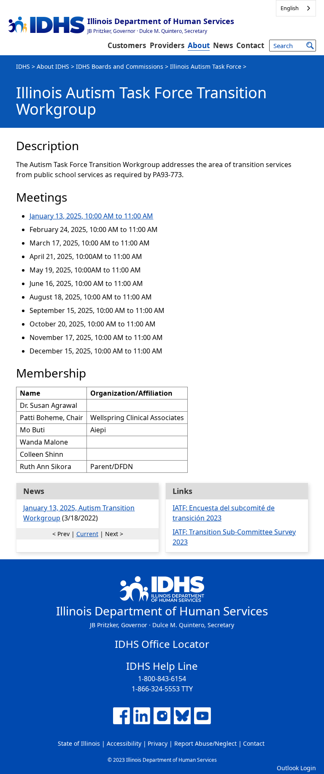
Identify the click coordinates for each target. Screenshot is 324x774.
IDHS (23, 66)
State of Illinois (79, 743)
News (223, 45)
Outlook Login (296, 768)
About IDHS (53, 66)
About (199, 45)
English (290, 8)
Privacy (157, 743)
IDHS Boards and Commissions (119, 66)
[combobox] (296, 8)
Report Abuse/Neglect (205, 743)
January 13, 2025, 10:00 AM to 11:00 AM (91, 216)
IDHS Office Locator (162, 644)
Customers (127, 45)
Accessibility (124, 743)
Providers (167, 45)
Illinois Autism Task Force (205, 66)
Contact (250, 45)
